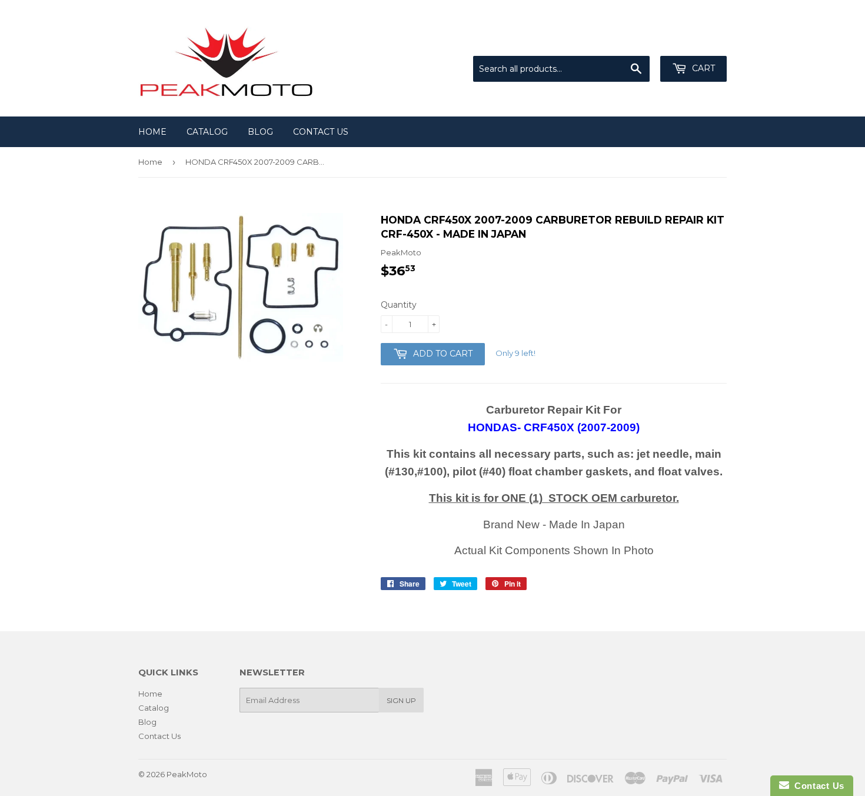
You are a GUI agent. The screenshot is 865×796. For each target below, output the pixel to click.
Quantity (399, 304)
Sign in (630, 41)
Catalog (207, 131)
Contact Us (320, 131)
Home (152, 131)
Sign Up (401, 700)
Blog (260, 131)
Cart (702, 68)
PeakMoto (187, 774)
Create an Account (692, 41)
